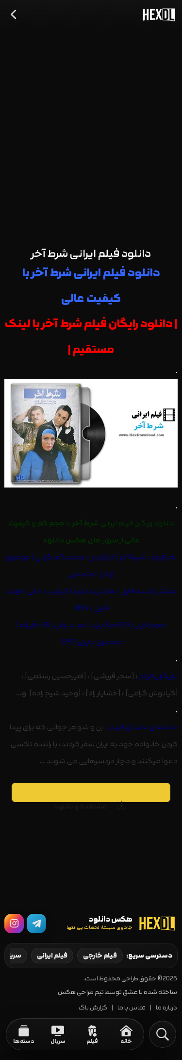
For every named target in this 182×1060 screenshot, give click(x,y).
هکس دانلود (94, 591)
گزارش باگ (93, 1007)
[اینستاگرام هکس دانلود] (14, 923)
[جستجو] (162, 1034)
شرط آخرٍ (132, 557)
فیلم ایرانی (52, 955)
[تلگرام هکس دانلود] (36, 923)
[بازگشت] (14, 14)
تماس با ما (131, 1007)
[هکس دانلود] (157, 14)
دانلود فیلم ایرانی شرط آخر (91, 254)
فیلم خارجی (100, 955)
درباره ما (166, 1007)
